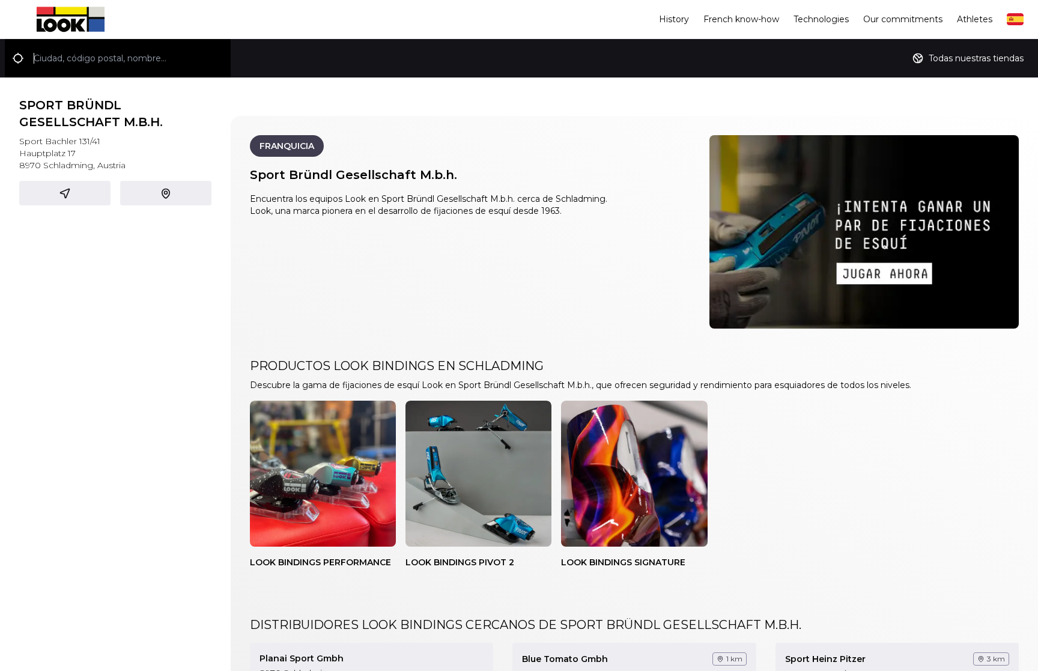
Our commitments (902, 19)
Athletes (974, 19)
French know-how (741, 19)
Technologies (821, 19)
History (674, 19)
